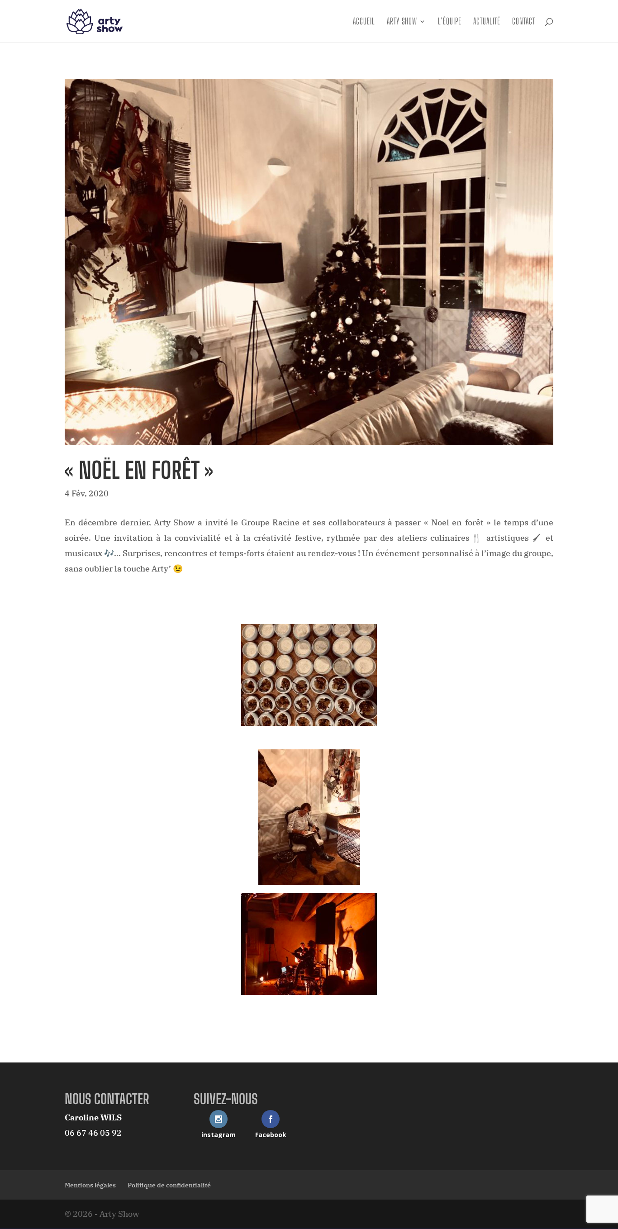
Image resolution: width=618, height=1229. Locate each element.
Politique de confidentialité (169, 1185)
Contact (523, 22)
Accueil (364, 22)
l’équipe (449, 22)
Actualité (486, 22)
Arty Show (402, 22)
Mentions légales (90, 1185)
